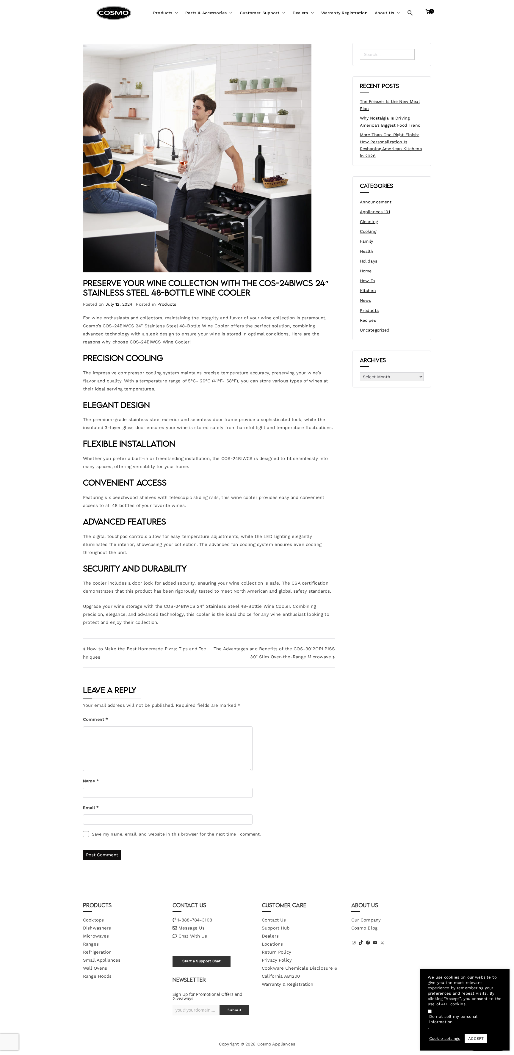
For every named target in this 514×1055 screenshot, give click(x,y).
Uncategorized (375, 330)
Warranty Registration (344, 12)
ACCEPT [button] (476, 1038)
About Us (384, 12)
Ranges (91, 944)
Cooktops (93, 920)
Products (162, 12)
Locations (272, 944)
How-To (367, 280)
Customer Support (259, 12)
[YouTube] (375, 942)
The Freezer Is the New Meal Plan (390, 105)
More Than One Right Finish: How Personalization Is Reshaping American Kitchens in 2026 (391, 145)
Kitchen (368, 290)
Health (367, 251)
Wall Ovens (95, 968)
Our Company (366, 920)
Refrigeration (97, 952)
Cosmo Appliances (276, 1044)
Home (366, 271)
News (365, 300)
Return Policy (276, 952)
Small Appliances (101, 960)
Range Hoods (97, 976)
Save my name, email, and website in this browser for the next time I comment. (176, 834)
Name (91, 780)
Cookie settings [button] (444, 1038)
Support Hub (276, 928)
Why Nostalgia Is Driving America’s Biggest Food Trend (390, 122)
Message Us (191, 928)
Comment (95, 719)
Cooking (368, 231)
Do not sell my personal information (453, 1019)
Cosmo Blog (364, 928)
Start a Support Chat (201, 961)
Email (91, 807)
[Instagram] (353, 942)
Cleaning (369, 221)
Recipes (368, 320)
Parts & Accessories (206, 12)
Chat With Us (192, 936)
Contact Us (274, 920)
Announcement (376, 202)
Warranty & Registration (287, 984)
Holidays (368, 261)
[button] (175, 13)
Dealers (300, 12)
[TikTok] (360, 942)
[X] (382, 942)
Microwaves (96, 936)
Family (366, 241)
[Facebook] (368, 942)
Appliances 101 (375, 211)
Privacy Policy (277, 960)
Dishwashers (97, 928)
